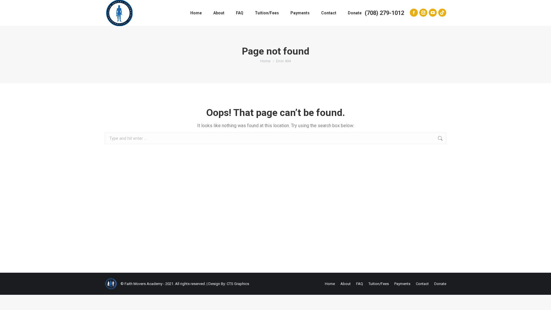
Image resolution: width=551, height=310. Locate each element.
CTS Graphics (238, 284)
